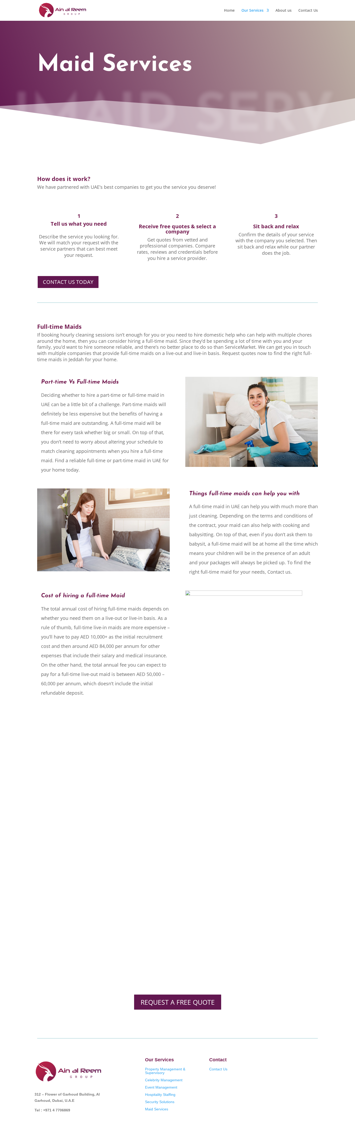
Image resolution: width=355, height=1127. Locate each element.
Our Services (252, 11)
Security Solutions (159, 1102)
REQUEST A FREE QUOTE (178, 1002)
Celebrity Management (163, 1080)
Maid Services (156, 1109)
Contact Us (308, 11)
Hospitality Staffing (160, 1094)
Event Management (161, 1087)
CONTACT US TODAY (68, 281)
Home (229, 11)
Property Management (163, 1069)
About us (283, 11)
